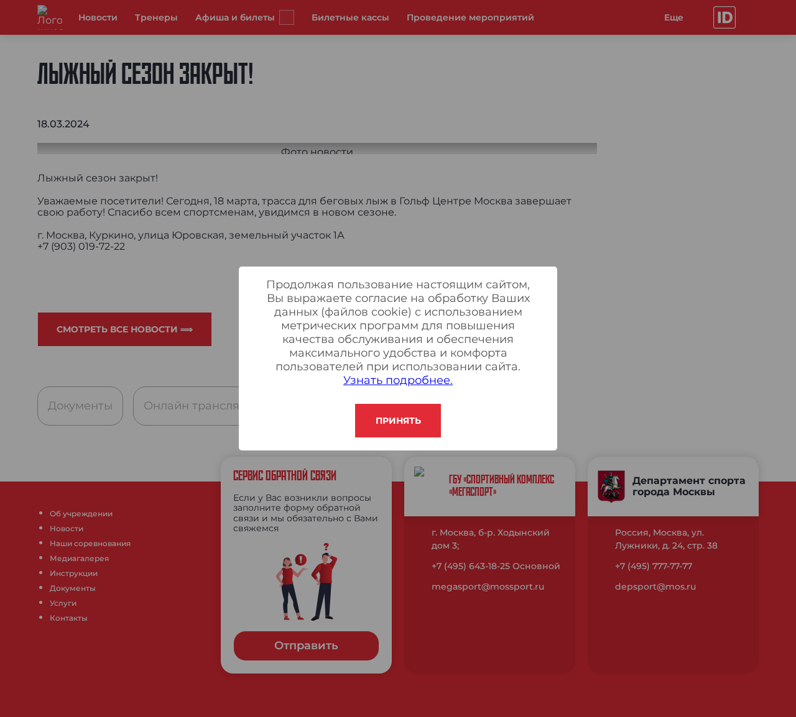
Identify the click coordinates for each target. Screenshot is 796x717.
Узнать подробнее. (398, 380)
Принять (398, 420)
